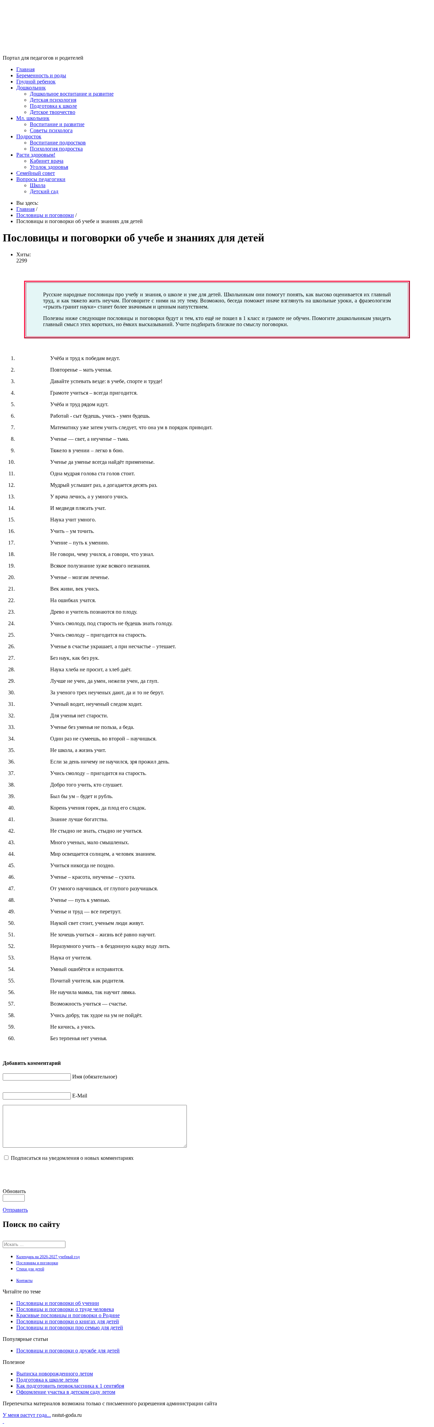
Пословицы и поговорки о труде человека (65, 1309)
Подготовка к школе (53, 106)
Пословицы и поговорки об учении (57, 1303)
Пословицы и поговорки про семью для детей (69, 1327)
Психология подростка (56, 149)
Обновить (14, 1191)
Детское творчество (52, 112)
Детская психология (53, 100)
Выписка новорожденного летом (54, 1373)
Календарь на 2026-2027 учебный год (48, 1256)
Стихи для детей (30, 1269)
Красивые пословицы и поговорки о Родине (68, 1315)
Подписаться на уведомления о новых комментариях (72, 1158)
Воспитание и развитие (57, 124)
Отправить (15, 1210)
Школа (37, 185)
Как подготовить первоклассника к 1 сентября (70, 1386)
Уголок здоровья (49, 167)
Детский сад (44, 191)
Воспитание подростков (58, 142)
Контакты (24, 1280)
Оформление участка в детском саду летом (65, 1392)
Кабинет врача (46, 161)
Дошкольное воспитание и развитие (72, 94)
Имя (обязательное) (94, 1076)
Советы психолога (51, 130)
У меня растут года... (27, 1415)
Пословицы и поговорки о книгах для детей (67, 1321)
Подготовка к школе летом (47, 1380)
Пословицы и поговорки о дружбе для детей (68, 1350)
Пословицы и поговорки (37, 1263)
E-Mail (79, 1095)
